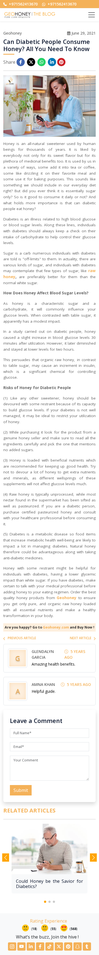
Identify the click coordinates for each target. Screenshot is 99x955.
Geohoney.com (56, 627)
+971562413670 (23, 4)
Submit (20, 790)
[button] (45, 902)
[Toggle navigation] (91, 15)
